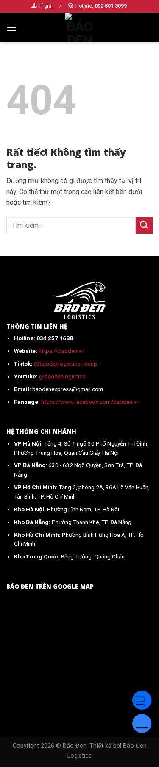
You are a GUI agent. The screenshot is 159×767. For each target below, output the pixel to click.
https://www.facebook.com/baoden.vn (90, 401)
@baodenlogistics (62, 376)
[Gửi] (144, 225)
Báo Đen (74, 746)
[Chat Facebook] (141, 700)
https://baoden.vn (61, 350)
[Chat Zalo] (141, 723)
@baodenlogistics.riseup (65, 363)
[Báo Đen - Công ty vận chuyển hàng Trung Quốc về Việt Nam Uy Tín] (79, 27)
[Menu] (11, 27)
